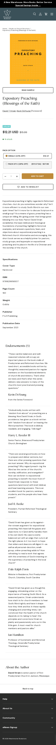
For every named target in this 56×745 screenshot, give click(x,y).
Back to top (28, 688)
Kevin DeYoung (24, 111)
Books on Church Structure (19, 28)
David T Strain (9, 111)
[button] (46, 14)
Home (5, 28)
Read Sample (28, 90)
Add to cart (37, 176)
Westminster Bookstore (17, 739)
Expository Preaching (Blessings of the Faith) (19, 30)
